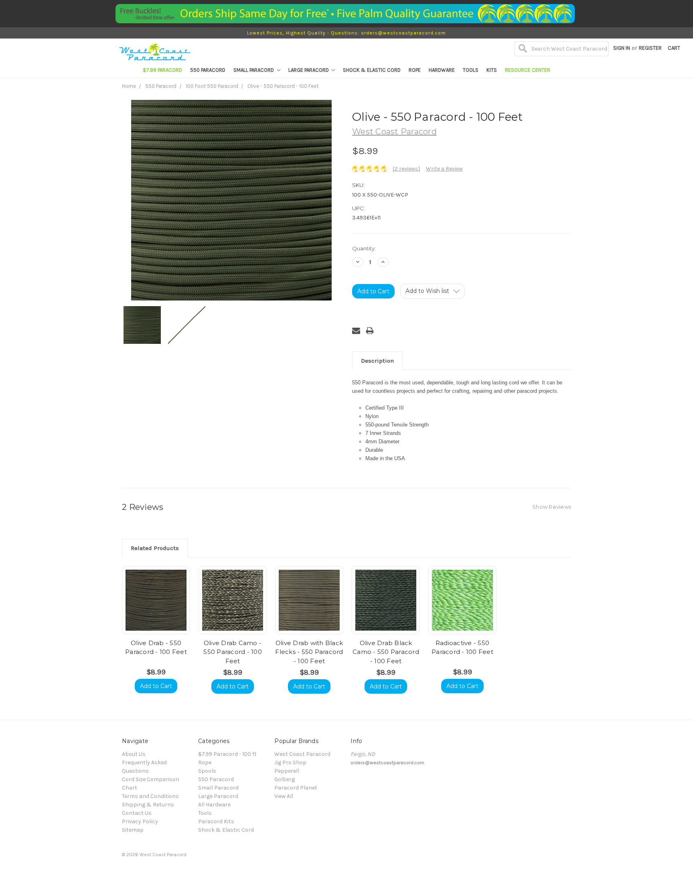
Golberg (284, 779)
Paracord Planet (295, 787)
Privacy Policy (140, 821)
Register (650, 48)
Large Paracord (309, 70)
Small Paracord (254, 70)
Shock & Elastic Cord (372, 70)
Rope (415, 70)
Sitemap (133, 829)
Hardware (442, 70)
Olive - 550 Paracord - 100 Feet (282, 86)
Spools (207, 770)
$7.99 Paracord (162, 70)
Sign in (621, 48)
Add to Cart (156, 686)
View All (283, 796)
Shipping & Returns (148, 804)
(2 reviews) (406, 168)
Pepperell (286, 770)
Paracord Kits (216, 821)
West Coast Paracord (302, 754)
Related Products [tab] (155, 548)
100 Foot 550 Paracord (212, 86)
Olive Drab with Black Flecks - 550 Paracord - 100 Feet (309, 652)
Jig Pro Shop (290, 762)
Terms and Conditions (150, 796)
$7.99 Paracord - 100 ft (227, 754)
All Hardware (214, 804)
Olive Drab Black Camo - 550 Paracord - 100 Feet (386, 652)
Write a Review (444, 168)
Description (377, 360)
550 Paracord (207, 70)
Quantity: (364, 248)
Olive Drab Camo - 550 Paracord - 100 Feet (232, 652)
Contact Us (137, 813)
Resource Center (527, 70)
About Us (134, 754)
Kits (491, 70)
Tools (470, 70)
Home (129, 86)
